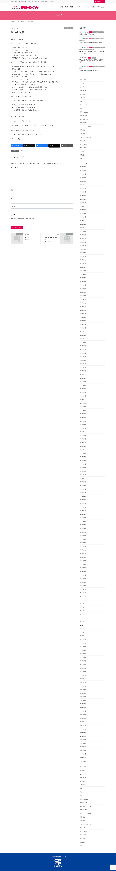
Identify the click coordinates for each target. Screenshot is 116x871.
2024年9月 (83, 209)
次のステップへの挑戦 (86, 126)
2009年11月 (83, 682)
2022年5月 (83, 285)
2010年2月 (83, 671)
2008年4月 (83, 750)
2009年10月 (83, 686)
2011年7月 (83, 611)
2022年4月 (83, 288)
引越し (82, 108)
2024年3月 (83, 213)
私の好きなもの (84, 144)
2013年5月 (83, 532)
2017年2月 (83, 424)
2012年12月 (83, 550)
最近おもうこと (100, 66)
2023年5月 (83, 245)
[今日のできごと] (17, 236)
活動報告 (82, 130)
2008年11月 (83, 725)
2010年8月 (83, 650)
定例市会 (94, 66)
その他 (82, 83)
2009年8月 (83, 693)
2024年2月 (83, 217)
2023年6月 (83, 242)
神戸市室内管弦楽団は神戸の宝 (89, 70)
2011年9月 (83, 603)
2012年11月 (83, 553)
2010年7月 (83, 653)
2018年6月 (83, 385)
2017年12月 (83, 399)
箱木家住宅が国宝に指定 (86, 34)
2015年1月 (83, 474)
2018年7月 (83, 381)
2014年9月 (83, 482)
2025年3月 (83, 192)
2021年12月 (83, 303)
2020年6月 (83, 353)
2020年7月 (83, 349)
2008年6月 (83, 743)
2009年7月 (83, 696)
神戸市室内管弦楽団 (85, 49)
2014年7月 (83, 489)
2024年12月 (83, 199)
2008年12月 (83, 722)
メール (13, 198)
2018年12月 (83, 374)
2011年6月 (83, 614)
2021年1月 (83, 328)
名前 (12, 190)
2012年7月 (83, 567)
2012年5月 (83, 575)
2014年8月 (83, 485)
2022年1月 (83, 299)
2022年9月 (83, 270)
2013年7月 (83, 525)
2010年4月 (83, 664)
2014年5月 (83, 492)
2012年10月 (83, 557)
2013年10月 (83, 514)
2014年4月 (83, 496)
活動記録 (94, 38)
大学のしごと (83, 94)
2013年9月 (83, 517)
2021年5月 (83, 313)
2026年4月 (83, 170)
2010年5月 (83, 661)
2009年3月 (83, 711)
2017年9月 (83, 403)
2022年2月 (83, 295)
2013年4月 (83, 535)
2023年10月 (83, 227)
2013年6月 (83, 528)
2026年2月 (83, 177)
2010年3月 (83, 668)
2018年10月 (83, 378)
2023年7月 (83, 238)
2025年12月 (83, 184)
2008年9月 (83, 732)
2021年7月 (83, 306)
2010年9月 (83, 646)
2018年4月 (83, 389)
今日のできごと (96, 32)
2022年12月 (83, 260)
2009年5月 (83, 704)
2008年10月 (83, 729)
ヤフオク (27, 237)
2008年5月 (83, 747)
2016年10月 (83, 431)
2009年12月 (83, 678)
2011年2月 (83, 628)
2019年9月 (83, 371)
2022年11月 (83, 263)
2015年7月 (83, 457)
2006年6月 (83, 761)
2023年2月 (83, 256)
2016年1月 (83, 442)
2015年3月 (83, 467)
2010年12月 (83, 636)
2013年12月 (83, 507)
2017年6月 (83, 410)
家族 (81, 101)
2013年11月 (83, 510)
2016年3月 (83, 439)
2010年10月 (83, 643)
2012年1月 (83, 589)
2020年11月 (83, 335)
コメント (14, 167)
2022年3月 (83, 292)
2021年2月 (83, 324)
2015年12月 (83, 446)
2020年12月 (83, 331)
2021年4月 (83, 317)
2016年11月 (83, 428)
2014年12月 (83, 478)
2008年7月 (83, 739)
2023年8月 (83, 235)
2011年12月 (83, 593)
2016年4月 (83, 435)
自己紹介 (82, 155)
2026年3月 (83, 174)
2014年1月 (83, 503)
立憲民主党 (83, 147)
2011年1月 (83, 632)
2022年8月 (83, 274)
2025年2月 (83, 195)
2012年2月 (83, 585)
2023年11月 (83, 224)
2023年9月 (83, 231)
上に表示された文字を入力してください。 (24, 219)
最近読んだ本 (68, 28)
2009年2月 (83, 714)
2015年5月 (83, 464)
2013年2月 (83, 542)
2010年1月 (83, 675)
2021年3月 (83, 320)
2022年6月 (83, 281)
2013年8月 (83, 521)
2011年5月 (83, 618)
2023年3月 (83, 252)
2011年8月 (83, 607)
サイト (13, 206)
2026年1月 (83, 181)
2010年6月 (83, 657)
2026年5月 (83, 167)
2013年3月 (83, 539)
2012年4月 (83, 578)
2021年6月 (83, 310)
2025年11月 (83, 188)
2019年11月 (83, 367)
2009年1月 (83, 718)
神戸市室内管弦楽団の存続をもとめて (91, 42)
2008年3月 (83, 754)
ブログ (90, 32)
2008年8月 (83, 736)
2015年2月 (83, 471)
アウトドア (83, 79)
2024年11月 (83, 202)
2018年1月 (83, 396)
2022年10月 (83, 267)
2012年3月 (83, 582)
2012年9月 (83, 560)
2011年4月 (83, 621)
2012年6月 (83, 571)
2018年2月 (83, 392)
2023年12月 (83, 220)
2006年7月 (83, 757)
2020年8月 (83, 346)
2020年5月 (83, 356)
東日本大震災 (83, 122)
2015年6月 (83, 460)
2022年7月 (83, 278)
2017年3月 (83, 421)
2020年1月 (83, 363)
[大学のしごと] (67, 236)
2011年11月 (83, 596)
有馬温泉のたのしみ (85, 119)
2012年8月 (83, 564)
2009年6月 (83, 700)
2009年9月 (83, 689)
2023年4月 (83, 249)
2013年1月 (83, 546)
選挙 (81, 158)
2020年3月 (83, 360)
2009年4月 (83, 707)
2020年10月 (83, 338)
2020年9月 (83, 342)
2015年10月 (83, 449)
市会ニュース (83, 105)
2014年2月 (83, 500)
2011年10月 (83, 600)
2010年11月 (83, 639)
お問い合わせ (100, 1)
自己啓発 (82, 151)
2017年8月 (83, 406)
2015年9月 (83, 453)
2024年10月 (83, 206)
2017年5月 (83, 414)
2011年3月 (83, 625)
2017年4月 (83, 417)
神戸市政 (101, 32)
